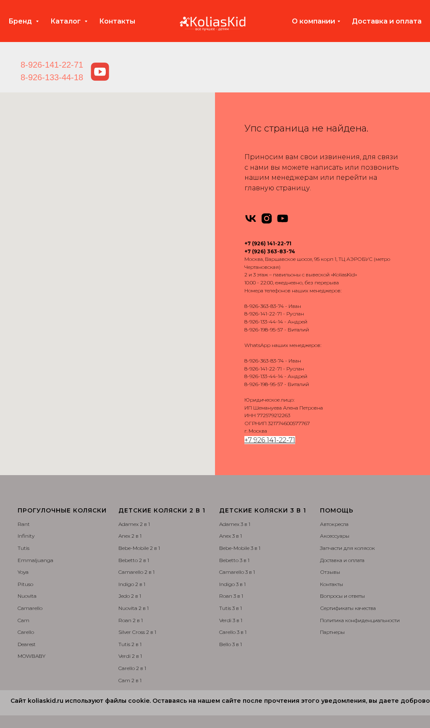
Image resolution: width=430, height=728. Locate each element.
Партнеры (332, 632)
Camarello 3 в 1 (237, 572)
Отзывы (330, 572)
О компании (313, 21)
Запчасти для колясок (347, 548)
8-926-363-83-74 (264, 306)
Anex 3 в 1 (230, 536)
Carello (26, 632)
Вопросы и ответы (342, 596)
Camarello (30, 608)
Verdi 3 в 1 (230, 620)
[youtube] (282, 218)
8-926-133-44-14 (263, 321)
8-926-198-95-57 (263, 329)
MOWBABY (31, 656)
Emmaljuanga (35, 560)
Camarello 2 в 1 (136, 572)
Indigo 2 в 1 (131, 584)
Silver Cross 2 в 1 (137, 632)
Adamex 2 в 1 (134, 524)
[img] (100, 71)
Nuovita (27, 596)
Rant (24, 524)
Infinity (26, 536)
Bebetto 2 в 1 (133, 560)
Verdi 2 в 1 (130, 656)
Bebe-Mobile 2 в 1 (139, 548)
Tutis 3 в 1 (230, 608)
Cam (23, 620)
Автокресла (334, 524)
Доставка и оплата (387, 21)
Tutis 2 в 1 (130, 644)
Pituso (25, 584)
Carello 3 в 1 (232, 632)
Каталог (66, 21)
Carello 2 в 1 (132, 668)
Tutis (23, 548)
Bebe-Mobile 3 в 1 (239, 548)
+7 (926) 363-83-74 (269, 251)
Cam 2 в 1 (130, 680)
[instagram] (266, 218)
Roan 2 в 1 (130, 620)
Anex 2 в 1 (130, 536)
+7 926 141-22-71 (269, 440)
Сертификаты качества (348, 608)
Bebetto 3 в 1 (234, 560)
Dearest (27, 644)
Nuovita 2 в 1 (133, 608)
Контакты (117, 21)
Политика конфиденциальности (360, 620)
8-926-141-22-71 (52, 64)
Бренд (21, 21)
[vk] (250, 218)
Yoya (23, 572)
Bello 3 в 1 (230, 644)
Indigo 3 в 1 (232, 584)
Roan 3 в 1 (231, 596)
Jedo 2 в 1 (129, 596)
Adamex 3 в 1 (234, 524)
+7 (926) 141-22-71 (267, 243)
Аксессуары (334, 536)
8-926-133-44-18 (52, 77)
